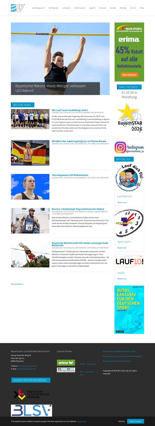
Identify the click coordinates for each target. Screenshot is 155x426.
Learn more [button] (81, 421)
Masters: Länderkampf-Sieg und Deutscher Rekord (78, 209)
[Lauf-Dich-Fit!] (129, 177)
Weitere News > (17, 284)
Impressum (126, 361)
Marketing (107, 361)
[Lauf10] (129, 261)
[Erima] (66, 363)
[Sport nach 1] (129, 223)
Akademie (122, 351)
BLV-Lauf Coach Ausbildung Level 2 (70, 110)
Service (114, 351)
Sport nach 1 (124, 241)
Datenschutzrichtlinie (112, 356)
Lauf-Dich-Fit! (124, 196)
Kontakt (116, 361)
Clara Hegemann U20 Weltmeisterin (70, 175)
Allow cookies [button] (135, 421)
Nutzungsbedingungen (132, 356)
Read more (121, 202)
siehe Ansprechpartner (27, 366)
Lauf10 (121, 272)
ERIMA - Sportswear (88, 364)
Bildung (106, 351)
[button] (17, 58)
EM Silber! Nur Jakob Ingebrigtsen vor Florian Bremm (79, 141)
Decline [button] (121, 421)
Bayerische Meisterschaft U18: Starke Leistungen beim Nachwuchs (80, 244)
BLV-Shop (132, 351)
